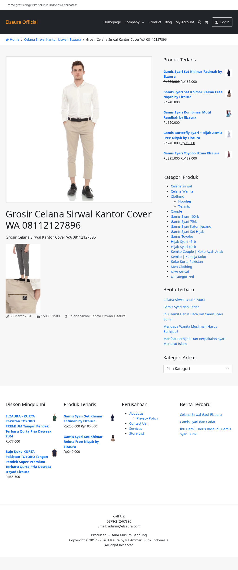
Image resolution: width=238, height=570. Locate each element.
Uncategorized (182, 276)
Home (14, 39)
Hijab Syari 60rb (183, 246)
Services (135, 428)
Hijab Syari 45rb (183, 241)
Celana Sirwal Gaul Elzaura (184, 299)
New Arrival (180, 272)
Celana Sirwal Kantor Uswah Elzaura (97, 316)
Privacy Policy (147, 418)
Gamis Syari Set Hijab (187, 231)
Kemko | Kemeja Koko (188, 256)
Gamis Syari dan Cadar (181, 307)
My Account (185, 22)
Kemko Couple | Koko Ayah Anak (197, 251)
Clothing (177, 196)
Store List (136, 433)
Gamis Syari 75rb (184, 221)
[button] (143, 22)
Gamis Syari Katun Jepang (191, 226)
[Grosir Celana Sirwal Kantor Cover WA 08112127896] (79, 131)
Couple (176, 211)
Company (132, 22)
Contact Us (137, 423)
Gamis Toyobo (182, 236)
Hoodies (185, 201)
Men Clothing (181, 266)
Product (155, 22)
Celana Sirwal (181, 186)
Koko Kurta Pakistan (187, 261)
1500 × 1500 (50, 316)
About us (136, 413)
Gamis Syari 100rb (185, 216)
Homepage (112, 22)
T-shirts (184, 206)
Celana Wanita (182, 191)
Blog (168, 22)
